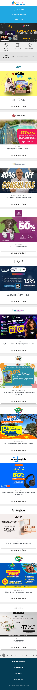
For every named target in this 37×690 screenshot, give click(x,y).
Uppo (9, 685)
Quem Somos (19, 10)
